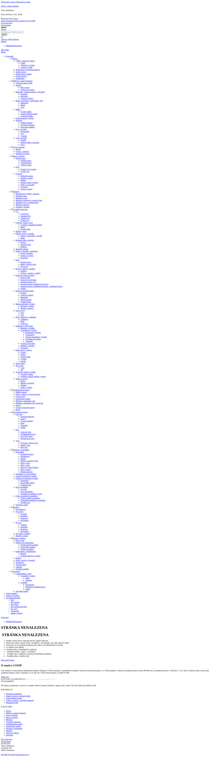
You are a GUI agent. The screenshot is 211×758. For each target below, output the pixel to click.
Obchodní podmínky (14, 694)
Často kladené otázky (14, 698)
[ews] (15, 19)
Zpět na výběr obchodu (10, 39)
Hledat (3, 42)
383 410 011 (31, 679)
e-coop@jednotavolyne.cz (46, 679)
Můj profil (5, 660)
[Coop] (2, 37)
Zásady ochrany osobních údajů (18, 696)
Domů (11, 660)
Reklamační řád (12, 703)
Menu (3, 52)
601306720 (5, 755)
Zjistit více (5, 677)
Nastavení (5, 617)
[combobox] (12, 32)
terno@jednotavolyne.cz (19, 755)
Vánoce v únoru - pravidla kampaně (20, 700)
